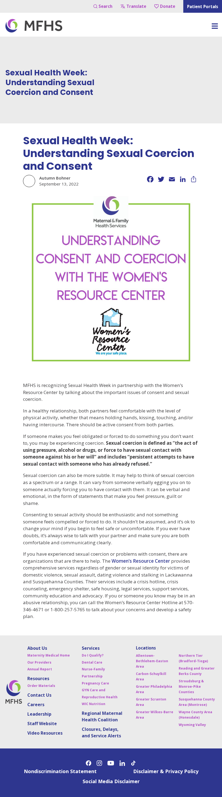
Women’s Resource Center (141, 561)
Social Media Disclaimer (111, 781)
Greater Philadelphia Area (154, 689)
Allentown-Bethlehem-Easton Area (152, 661)
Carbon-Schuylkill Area (151, 676)
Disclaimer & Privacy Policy (165, 771)
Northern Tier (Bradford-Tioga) (193, 658)
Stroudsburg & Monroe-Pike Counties (191, 686)
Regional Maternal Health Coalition (102, 716)
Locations (146, 648)
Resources (38, 678)
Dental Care (92, 662)
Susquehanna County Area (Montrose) (197, 702)
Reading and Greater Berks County (197, 671)
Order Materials (41, 685)
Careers (35, 705)
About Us (37, 648)
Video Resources (45, 733)
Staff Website (42, 723)
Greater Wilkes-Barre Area (154, 715)
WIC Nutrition (93, 704)
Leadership (39, 714)
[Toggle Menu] (214, 28)
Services (91, 648)
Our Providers (39, 662)
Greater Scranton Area (151, 702)
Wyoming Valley (192, 724)
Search (105, 6)
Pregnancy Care (95, 683)
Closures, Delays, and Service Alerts (101, 732)
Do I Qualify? (92, 655)
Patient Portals (202, 6)
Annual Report (39, 669)
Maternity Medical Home (48, 655)
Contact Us (39, 695)
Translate (136, 6)
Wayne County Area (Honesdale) (195, 715)
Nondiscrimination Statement (60, 771)
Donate (167, 6)
